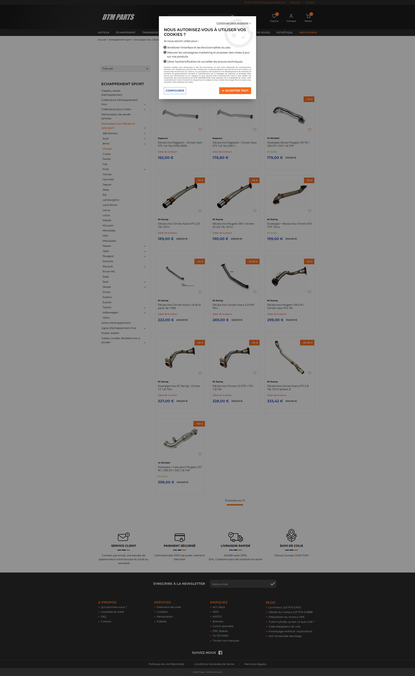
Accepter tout (236, 90)
